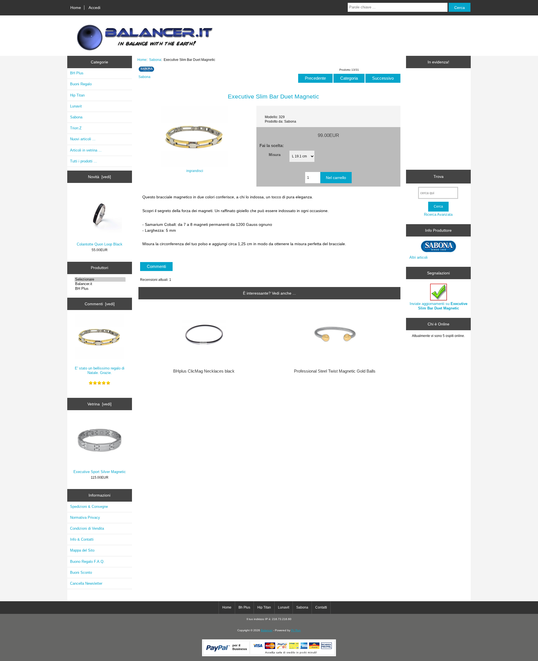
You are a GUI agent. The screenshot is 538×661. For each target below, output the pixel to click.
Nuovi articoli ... (83, 139)
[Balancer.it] (100, 284)
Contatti (321, 607)
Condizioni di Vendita (87, 528)
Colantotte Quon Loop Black (99, 244)
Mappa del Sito (82, 550)
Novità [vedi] (99, 177)
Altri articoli (418, 257)
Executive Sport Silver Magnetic (99, 472)
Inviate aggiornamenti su (438, 306)
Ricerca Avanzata (438, 214)
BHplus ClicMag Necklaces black (204, 371)
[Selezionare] (100, 279)
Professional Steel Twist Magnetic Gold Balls (334, 371)
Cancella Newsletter (86, 583)
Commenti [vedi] (100, 304)
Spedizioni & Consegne (89, 506)
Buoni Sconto (81, 572)
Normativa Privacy (85, 517)
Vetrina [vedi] (99, 404)
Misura (274, 155)
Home (75, 7)
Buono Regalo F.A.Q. (87, 561)
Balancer (266, 630)
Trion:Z (76, 128)
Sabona (155, 59)
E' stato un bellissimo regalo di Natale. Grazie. (99, 370)
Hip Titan (77, 95)
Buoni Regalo (81, 84)
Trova (438, 176)
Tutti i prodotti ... (83, 161)
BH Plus (77, 73)
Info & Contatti (82, 539)
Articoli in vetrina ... (86, 150)
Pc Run (296, 630)
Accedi (94, 7)
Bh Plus (244, 607)
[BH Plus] (100, 288)
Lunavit (76, 106)
